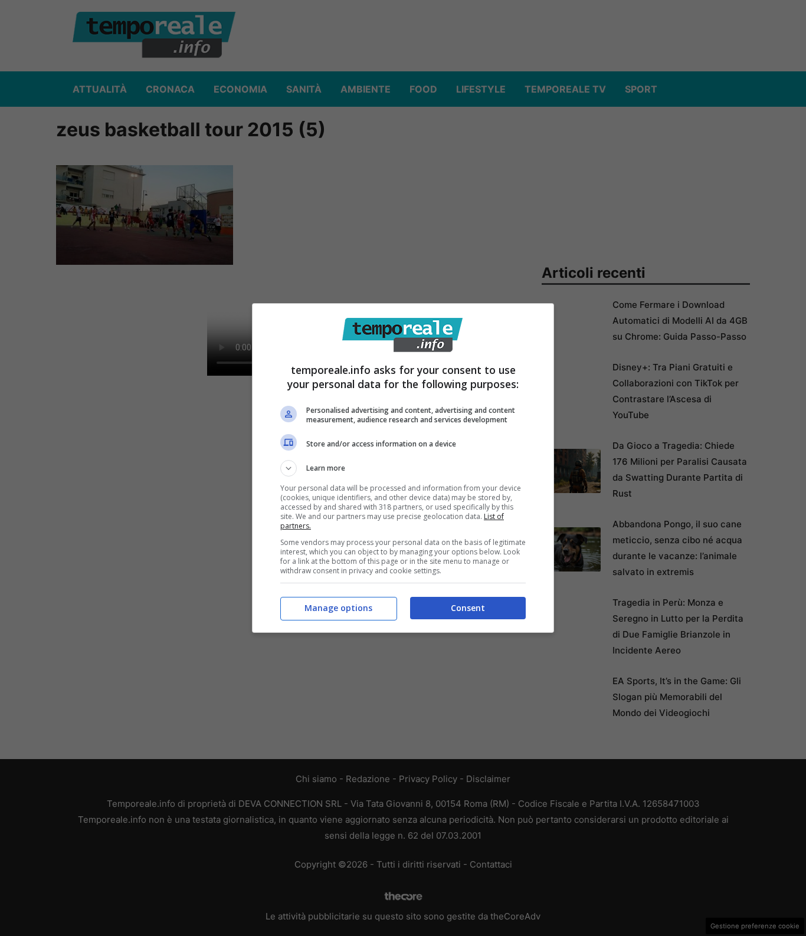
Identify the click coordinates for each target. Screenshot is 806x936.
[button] (403, 468)
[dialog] (403, 468)
